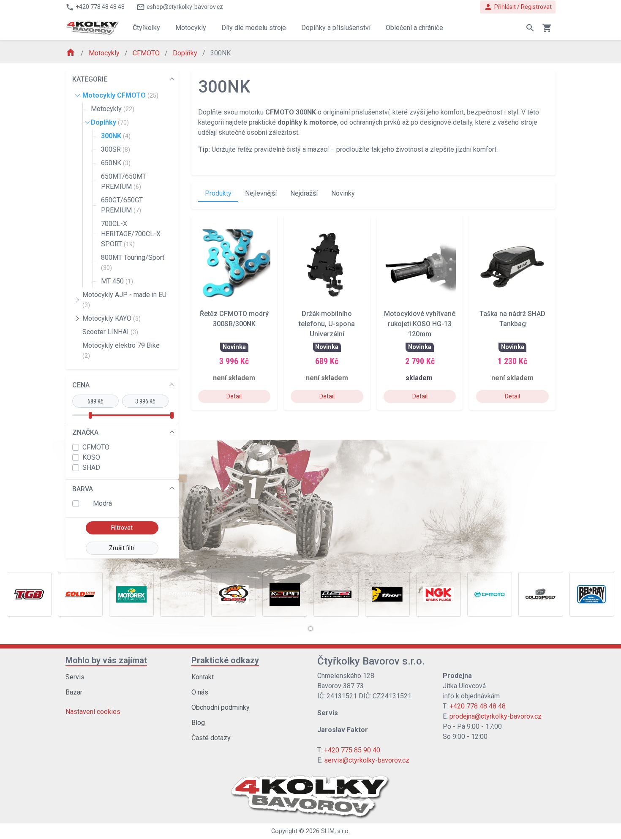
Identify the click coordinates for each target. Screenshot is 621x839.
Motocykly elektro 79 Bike (121, 350)
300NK (116, 136)
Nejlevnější (261, 193)
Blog (198, 723)
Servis (74, 677)
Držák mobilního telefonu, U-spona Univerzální (327, 324)
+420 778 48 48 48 (477, 706)
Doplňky (186, 53)
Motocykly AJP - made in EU (124, 299)
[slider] (90, 415)
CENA (81, 385)
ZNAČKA (85, 432)
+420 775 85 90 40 (352, 750)
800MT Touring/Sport (132, 262)
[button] (310, 628)
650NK (116, 163)
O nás (199, 692)
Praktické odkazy (225, 660)
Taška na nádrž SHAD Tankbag (512, 319)
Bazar (73, 692)
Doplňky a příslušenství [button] (335, 28)
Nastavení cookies (92, 712)
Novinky (343, 193)
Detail (234, 396)
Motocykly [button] (190, 28)
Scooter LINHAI (110, 332)
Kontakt (202, 677)
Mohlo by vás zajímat (106, 660)
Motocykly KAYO (111, 318)
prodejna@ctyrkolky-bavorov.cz (495, 716)
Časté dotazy (211, 738)
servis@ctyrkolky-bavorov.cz (366, 760)
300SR (115, 149)
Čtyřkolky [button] (146, 28)
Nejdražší (304, 193)
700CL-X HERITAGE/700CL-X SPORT (131, 234)
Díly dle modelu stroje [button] (253, 28)
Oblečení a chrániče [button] (414, 28)
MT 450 (117, 281)
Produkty (218, 193)
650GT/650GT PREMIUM (122, 205)
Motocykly (105, 53)
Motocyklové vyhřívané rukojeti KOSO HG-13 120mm (419, 324)
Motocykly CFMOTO (120, 95)
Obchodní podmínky (220, 707)
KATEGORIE (89, 79)
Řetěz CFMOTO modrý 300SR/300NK (234, 319)
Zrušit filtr (122, 548)
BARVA (82, 489)
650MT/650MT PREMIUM (123, 181)
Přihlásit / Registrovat (518, 7)
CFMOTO (147, 53)
